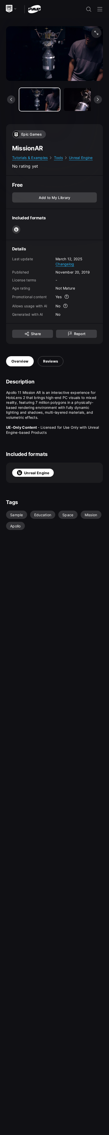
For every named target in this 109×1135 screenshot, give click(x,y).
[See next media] (98, 99)
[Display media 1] (84, 99)
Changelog (65, 264)
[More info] (67, 297)
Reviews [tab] (50, 361)
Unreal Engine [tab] (36, 473)
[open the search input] (89, 9)
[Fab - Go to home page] (34, 9)
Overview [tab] (19, 361)
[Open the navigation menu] (100, 9)
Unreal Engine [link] (81, 157)
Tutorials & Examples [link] (30, 157)
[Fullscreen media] (96, 33)
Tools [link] (58, 157)
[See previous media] (11, 99)
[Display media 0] (39, 99)
